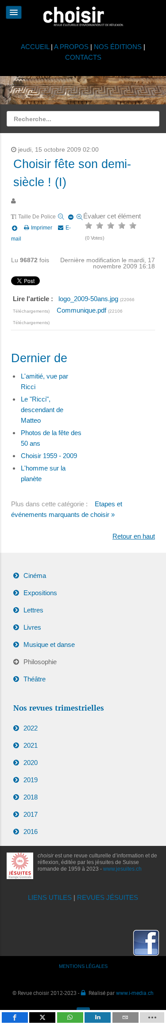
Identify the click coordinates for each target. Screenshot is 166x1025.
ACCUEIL (36, 46)
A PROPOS (71, 46)
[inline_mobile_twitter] (42, 1017)
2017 (30, 814)
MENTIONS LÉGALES (83, 966)
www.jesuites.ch (122, 869)
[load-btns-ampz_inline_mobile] (152, 1017)
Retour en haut (133, 536)
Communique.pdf (82, 310)
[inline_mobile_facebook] (15, 1017)
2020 (30, 762)
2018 (30, 797)
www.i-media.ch (135, 992)
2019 (30, 780)
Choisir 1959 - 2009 (49, 455)
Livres (32, 627)
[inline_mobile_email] (125, 1017)
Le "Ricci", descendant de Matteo (42, 409)
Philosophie (40, 661)
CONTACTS (83, 57)
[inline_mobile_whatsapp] (70, 1017)
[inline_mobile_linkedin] (98, 1017)
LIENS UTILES (50, 897)
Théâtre (34, 679)
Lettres (33, 610)
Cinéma (34, 575)
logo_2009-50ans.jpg (89, 298)
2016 (30, 831)
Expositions (40, 593)
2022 (30, 728)
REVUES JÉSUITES (107, 897)
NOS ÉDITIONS (118, 46)
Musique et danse (49, 644)
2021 (30, 745)
